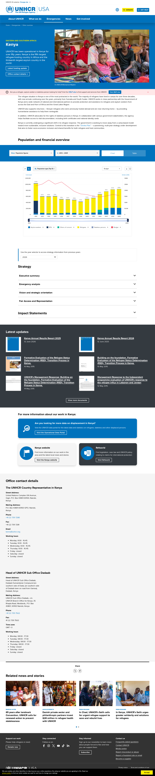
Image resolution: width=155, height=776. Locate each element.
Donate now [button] (13, 747)
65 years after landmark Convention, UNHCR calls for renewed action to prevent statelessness (21, 717)
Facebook (43, 745)
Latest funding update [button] (17, 68)
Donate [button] (129, 10)
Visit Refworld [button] (105, 459)
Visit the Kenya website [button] (47, 460)
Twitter (53, 745)
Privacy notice (123, 767)
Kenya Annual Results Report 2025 (42, 338)
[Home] (20, 9)
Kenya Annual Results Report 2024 (115, 338)
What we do (35, 19)
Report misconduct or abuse (127, 752)
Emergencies (53, 19)
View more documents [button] (77, 400)
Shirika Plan (85, 125)
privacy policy (6, 773)
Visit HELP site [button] (115, 92)
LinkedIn (68, 745)
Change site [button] (24, 2)
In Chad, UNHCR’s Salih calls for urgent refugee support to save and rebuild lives (94, 715)
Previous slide (8, 693)
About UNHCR (16, 19)
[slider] (29, 221)
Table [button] (134, 153)
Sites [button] (117, 9)
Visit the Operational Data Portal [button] (51, 432)
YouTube (58, 745)
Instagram (48, 745)
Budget (106, 169)
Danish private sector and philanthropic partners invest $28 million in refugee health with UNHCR (57, 717)
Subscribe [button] (85, 752)
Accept (147, 772)
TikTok (63, 745)
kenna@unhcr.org (13, 531)
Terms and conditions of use (140, 767)
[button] (25, 169)
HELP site (72, 92)
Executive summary (29, 275)
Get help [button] (144, 10)
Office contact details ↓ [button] (18, 74)
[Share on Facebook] (80, 671)
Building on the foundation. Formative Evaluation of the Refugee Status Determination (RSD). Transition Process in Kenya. (122, 360)
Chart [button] (112, 153)
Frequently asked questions (127, 742)
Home (8, 25)
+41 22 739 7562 (13, 613)
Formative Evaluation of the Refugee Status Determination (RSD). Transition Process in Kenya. (47, 360)
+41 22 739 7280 (13, 517)
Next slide (147, 693)
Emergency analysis (29, 284)
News (68, 19)
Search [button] (110, 9)
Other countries (27, 25)
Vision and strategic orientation (35, 292)
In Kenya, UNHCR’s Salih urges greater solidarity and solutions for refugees (132, 715)
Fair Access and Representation (35, 301)
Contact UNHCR (122, 745)
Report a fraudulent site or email (129, 755)
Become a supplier (123, 759)
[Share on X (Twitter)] (75, 671)
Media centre (121, 748)
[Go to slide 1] (77, 727)
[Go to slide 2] (79, 727)
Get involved (83, 19)
